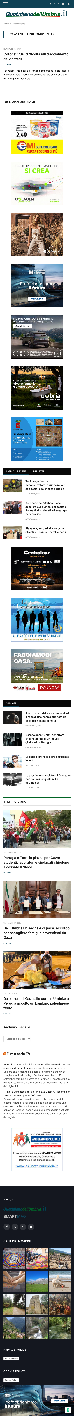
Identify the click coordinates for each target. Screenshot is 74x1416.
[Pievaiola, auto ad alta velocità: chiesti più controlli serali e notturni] (12, 532)
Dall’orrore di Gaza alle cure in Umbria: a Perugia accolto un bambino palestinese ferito (36, 1003)
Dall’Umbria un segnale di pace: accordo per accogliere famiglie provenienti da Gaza (36, 933)
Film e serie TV (18, 1054)
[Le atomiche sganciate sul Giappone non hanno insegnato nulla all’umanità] (12, 779)
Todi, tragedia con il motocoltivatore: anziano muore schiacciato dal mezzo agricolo (45, 485)
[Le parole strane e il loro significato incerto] (12, 761)
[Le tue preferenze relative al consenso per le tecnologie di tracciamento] (68, 1410)
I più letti (38, 471)
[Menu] (5, 4)
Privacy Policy (11, 1358)
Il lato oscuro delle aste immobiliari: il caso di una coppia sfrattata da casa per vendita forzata (47, 717)
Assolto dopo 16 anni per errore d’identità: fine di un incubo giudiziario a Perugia (44, 738)
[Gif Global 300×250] (37, 132)
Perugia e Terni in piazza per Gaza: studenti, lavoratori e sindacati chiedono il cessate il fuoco (36, 862)
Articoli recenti (16, 471)
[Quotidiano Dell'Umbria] (37, 13)
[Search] (69, 4)
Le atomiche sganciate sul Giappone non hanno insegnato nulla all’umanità (48, 779)
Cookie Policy (11, 1380)
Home (6, 23)
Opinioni (11, 703)
